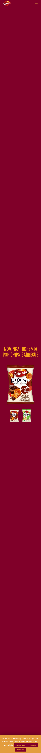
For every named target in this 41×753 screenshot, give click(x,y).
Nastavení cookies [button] (21, 745)
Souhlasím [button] (33, 745)
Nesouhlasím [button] (20, 749)
